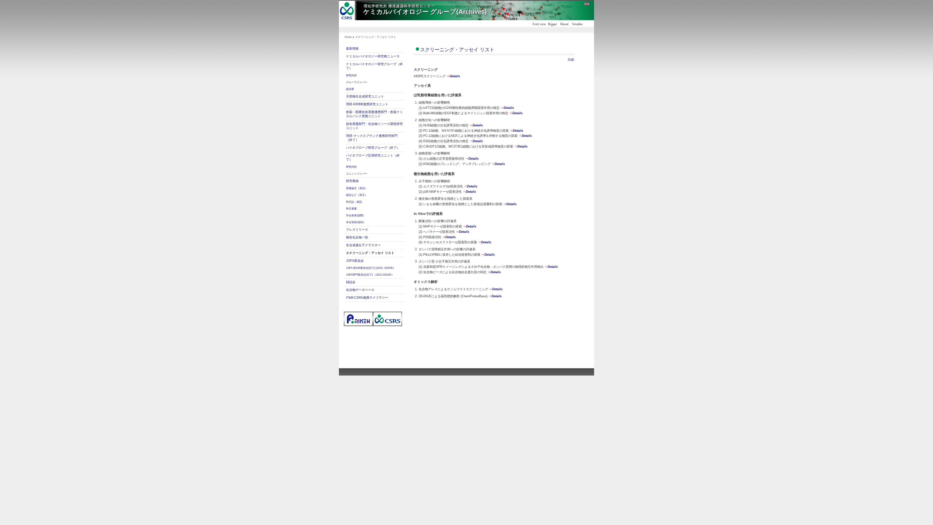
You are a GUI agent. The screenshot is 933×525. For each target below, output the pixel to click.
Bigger (552, 24)
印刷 (571, 59)
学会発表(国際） (356, 215)
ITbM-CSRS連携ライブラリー (367, 297)
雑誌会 (350, 282)
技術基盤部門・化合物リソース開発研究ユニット (374, 126)
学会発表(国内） (356, 222)
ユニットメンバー (356, 173)
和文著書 (351, 208)
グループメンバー (356, 82)
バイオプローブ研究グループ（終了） (373, 147)
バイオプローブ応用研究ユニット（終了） (373, 157)
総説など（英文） (356, 194)
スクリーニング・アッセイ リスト (370, 253)
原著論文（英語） (356, 188)
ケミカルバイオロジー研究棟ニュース (373, 56)
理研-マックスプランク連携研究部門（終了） (371, 138)
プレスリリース (357, 229)
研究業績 (352, 181)
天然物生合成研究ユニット (365, 96)
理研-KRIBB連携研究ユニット (367, 104)
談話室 (350, 89)
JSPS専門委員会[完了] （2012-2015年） (370, 274)
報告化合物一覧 (357, 237)
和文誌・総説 (354, 201)
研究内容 (351, 75)
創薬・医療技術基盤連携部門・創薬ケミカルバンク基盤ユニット (374, 114)
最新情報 (352, 48)
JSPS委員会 (355, 260)
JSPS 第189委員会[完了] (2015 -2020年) (370, 267)
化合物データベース (360, 290)
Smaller (577, 24)
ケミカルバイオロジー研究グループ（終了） (374, 66)
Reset (564, 24)
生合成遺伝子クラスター (363, 245)
